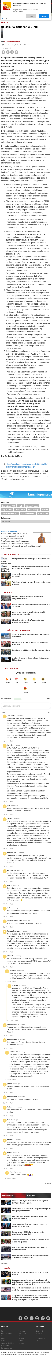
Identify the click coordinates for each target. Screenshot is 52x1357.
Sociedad (22, 1330)
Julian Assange (33, 509)
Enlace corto (6, 518)
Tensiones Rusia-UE (28, 513)
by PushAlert (7, 19)
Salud (21, 1340)
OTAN (20, 505)
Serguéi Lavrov (7, 509)
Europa (4, 23)
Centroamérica (6, 1347)
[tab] (13, 1195)
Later (31, 16)
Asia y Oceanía (6, 1335)
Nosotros (39, 1333)
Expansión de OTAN (8, 505)
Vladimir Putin (43, 513)
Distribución (40, 1330)
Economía (22, 1333)
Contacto (39, 1335)
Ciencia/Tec (23, 1335)
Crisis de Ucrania (32, 505)
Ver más (4, 1263)
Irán (2, 1330)
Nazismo (45, 509)
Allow (44, 16)
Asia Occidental (6, 1333)
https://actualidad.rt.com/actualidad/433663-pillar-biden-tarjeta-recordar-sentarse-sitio (27, 465)
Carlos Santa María (12, 41)
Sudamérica (5, 1345)
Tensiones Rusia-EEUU (10, 513)
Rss (37, 1340)
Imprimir (8, 48)
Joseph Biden (20, 509)
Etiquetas (5, 502)
